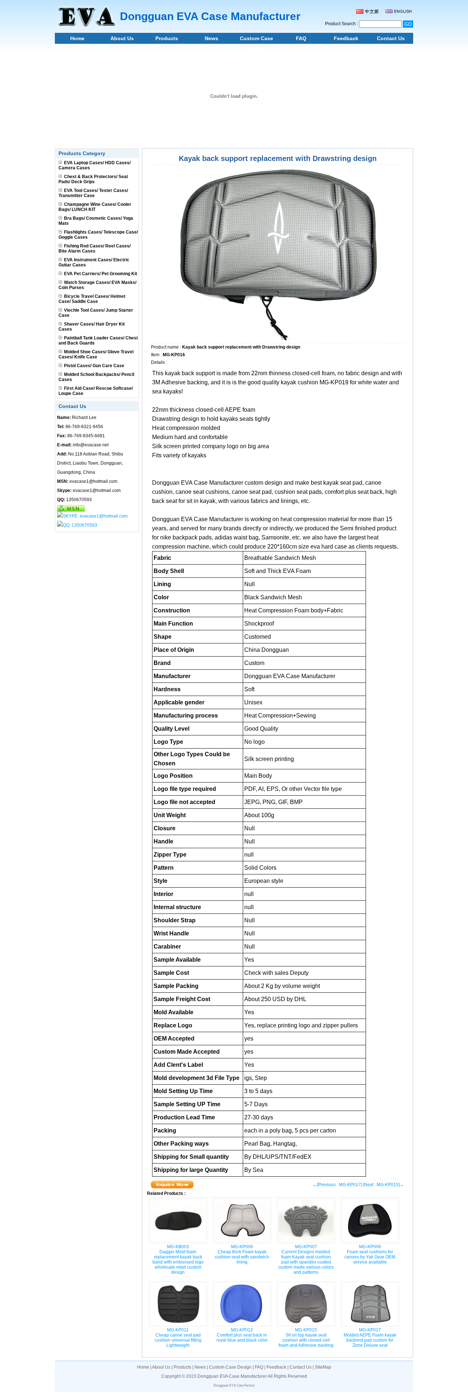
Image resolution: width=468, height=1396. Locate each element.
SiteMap (323, 1367)
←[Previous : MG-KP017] (337, 1184)
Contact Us (391, 38)
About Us (122, 38)
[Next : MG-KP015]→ (383, 1184)
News (211, 38)
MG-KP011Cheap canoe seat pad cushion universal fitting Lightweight (178, 1337)
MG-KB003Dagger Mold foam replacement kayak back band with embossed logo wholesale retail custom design (178, 1259)
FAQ (301, 38)
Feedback (346, 38)
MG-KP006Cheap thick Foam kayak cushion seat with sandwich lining (242, 1254)
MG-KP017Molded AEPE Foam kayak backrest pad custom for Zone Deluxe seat (370, 1337)
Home (77, 38)
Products (166, 38)
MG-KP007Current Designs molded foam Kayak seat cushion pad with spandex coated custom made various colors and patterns (306, 1259)
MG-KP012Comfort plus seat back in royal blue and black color (242, 1335)
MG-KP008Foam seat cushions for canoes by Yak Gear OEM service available (369, 1254)
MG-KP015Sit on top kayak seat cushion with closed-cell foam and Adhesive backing (306, 1337)
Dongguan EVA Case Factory (234, 1385)
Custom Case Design (256, 39)
